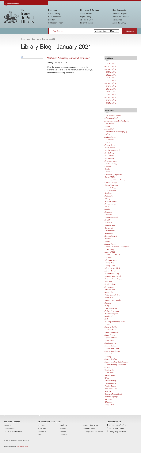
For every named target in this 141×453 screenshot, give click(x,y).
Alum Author (109, 123)
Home (23, 39)
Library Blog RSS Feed (117, 431)
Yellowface (109, 402)
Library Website (110, 271)
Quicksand (108, 316)
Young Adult (109, 404)
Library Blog (117, 19)
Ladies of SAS (110, 252)
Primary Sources (111, 308)
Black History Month (112, 150)
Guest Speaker (110, 230)
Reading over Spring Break (115, 321)
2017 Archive (110, 89)
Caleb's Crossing (111, 163)
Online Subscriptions (112, 295)
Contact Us (8, 425)
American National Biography (116, 131)
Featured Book (110, 225)
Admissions (42, 428)
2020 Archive (110, 80)
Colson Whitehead (111, 185)
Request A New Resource (13, 431)
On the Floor (109, 292)
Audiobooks (109, 139)
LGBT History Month (112, 254)
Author (107, 142)
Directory (51, 19)
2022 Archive (110, 75)
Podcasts (108, 303)
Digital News (109, 196)
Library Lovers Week (112, 268)
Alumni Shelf (109, 129)
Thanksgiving (110, 370)
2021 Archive (110, 77)
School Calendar (89, 428)
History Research (111, 236)
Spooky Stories (110, 343)
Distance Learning (111, 201)
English (107, 220)
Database (108, 193)
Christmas (108, 171)
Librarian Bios (9, 428)
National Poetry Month (113, 279)
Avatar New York (22, 446)
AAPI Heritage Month (113, 115)
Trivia (107, 378)
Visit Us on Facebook (116, 428)
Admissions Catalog (112, 118)
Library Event (110, 265)
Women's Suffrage (111, 396)
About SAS (64, 434)
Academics (42, 431)
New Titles (108, 281)
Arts (39, 434)
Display (107, 198)
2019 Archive (110, 83)
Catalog (108, 169)
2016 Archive (110, 91)
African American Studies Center (117, 121)
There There (109, 372)
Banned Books (110, 145)
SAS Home (42, 425)
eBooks (107, 209)
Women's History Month (113, 394)
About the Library (119, 22)
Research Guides (111, 327)
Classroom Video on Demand (115, 180)
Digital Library (85, 16)
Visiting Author (110, 386)
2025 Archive (110, 66)
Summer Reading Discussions (115, 364)
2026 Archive (110, 63)
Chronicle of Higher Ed (113, 174)
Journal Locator (111, 244)
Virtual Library (110, 383)
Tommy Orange (110, 375)
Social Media (110, 340)
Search (131, 31)
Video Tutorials (86, 13)
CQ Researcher (110, 190)
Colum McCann (110, 187)
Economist (108, 212)
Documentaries (110, 204)
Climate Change (111, 182)
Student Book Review (112, 351)
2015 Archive (110, 94)
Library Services (86, 22)
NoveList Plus (110, 289)
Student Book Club (112, 348)
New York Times (110, 284)
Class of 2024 (110, 177)
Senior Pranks (110, 335)
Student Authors (111, 346)
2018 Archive (110, 86)
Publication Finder (55, 22)
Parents (63, 431)
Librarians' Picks (111, 260)
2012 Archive (110, 103)
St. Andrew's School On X (118, 425)
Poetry (107, 305)
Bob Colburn (109, 153)
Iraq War (108, 241)
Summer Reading (111, 359)
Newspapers (109, 287)
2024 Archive (110, 69)
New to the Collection (120, 16)
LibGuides (108, 257)
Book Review (109, 155)
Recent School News (90, 425)
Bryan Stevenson (111, 161)
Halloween (109, 233)
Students (63, 425)
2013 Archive (110, 100)
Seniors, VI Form (111, 337)
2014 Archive (110, 97)
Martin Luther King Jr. (113, 273)
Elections (108, 214)
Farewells (108, 222)
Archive (107, 134)
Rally (107, 319)
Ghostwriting (109, 228)
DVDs (107, 206)
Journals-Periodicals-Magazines (117, 246)
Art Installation (110, 137)
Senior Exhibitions (112, 332)
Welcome (108, 391)
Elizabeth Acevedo (111, 217)
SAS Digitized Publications (93, 431)
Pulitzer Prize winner (112, 311)
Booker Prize (109, 158)
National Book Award (113, 276)
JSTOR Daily (109, 249)
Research (108, 324)
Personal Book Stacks (113, 300)
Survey (107, 367)
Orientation (109, 297)
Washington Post (111, 388)
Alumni (107, 126)
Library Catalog (54, 13)
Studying (108, 356)
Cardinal (108, 166)
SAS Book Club (110, 329)
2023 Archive (110, 72)
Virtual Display (110, 380)
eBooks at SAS (86, 19)
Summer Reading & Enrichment (116, 362)
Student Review (110, 353)
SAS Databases (54, 16)
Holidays (108, 238)
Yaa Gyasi (108, 399)
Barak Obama (110, 147)
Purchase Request (119, 13)
